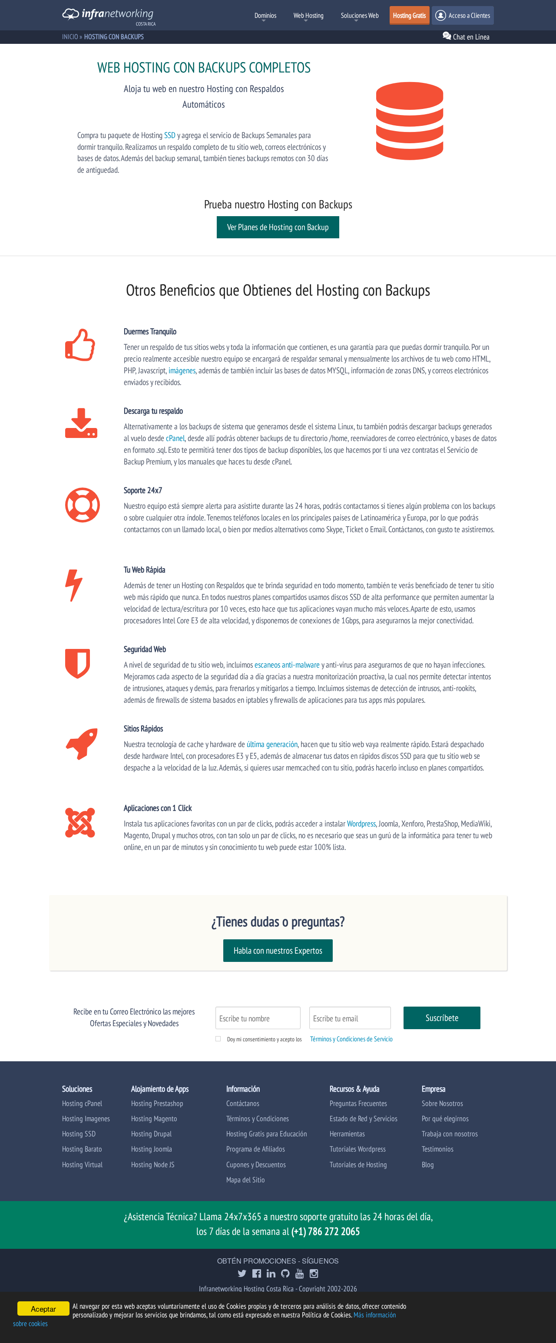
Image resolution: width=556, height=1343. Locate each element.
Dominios (265, 15)
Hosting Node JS (153, 1164)
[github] (285, 1274)
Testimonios (437, 1149)
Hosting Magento (154, 1118)
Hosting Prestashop (157, 1103)
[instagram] (314, 1274)
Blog (428, 1164)
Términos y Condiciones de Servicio (351, 1038)
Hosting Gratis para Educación (266, 1134)
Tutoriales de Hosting (358, 1164)
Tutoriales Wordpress (358, 1149)
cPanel (175, 437)
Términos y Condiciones (257, 1118)
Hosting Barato (82, 1149)
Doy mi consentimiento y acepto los (264, 1039)
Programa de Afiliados (255, 1149)
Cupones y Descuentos (256, 1164)
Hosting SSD (79, 1134)
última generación (272, 743)
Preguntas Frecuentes (358, 1103)
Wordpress (361, 823)
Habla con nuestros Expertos (278, 950)
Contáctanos (242, 1103)
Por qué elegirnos (445, 1118)
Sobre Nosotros (442, 1103)
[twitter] (242, 1274)
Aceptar (43, 1308)
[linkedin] (271, 1274)
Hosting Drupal (151, 1134)
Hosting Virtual (82, 1164)
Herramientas (347, 1134)
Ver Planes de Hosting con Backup (278, 227)
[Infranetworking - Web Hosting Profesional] (107, 15)
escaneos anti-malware (287, 664)
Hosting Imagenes (86, 1118)
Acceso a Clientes (468, 15)
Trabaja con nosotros (450, 1134)
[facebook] (256, 1274)
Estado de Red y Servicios (363, 1118)
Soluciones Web (360, 15)
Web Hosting (309, 15)
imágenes (182, 370)
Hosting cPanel (82, 1103)
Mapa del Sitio (245, 1180)
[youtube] (299, 1274)
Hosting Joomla (151, 1149)
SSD (169, 134)
